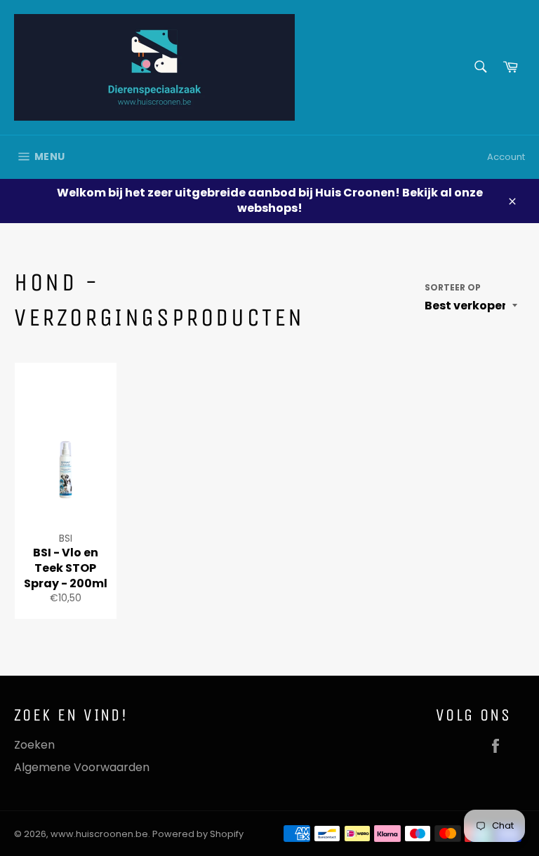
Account (506, 156)
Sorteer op (453, 287)
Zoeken (34, 745)
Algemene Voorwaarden (81, 767)
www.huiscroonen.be (99, 834)
